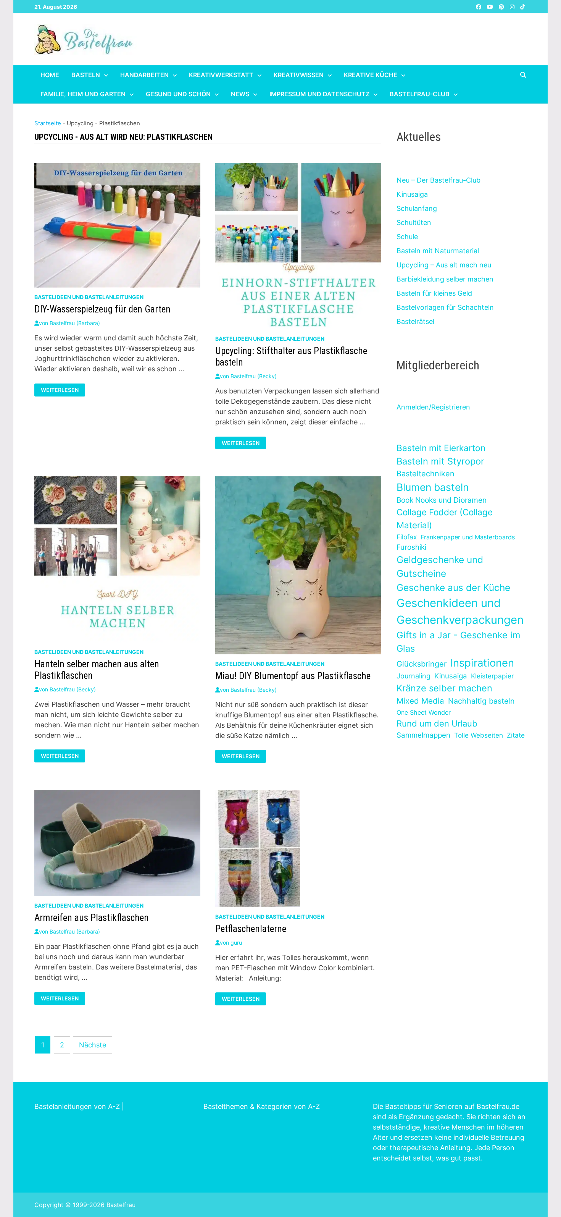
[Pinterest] (502, 6)
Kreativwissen (299, 75)
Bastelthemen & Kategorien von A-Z (261, 1106)
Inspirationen (482, 662)
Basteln (85, 75)
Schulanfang (417, 208)
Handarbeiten (144, 75)
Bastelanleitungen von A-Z (77, 1106)
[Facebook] (479, 6)
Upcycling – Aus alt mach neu (444, 265)
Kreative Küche (370, 75)
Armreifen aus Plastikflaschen (91, 917)
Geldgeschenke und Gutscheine (440, 566)
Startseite (47, 123)
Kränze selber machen (444, 688)
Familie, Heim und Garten (83, 94)
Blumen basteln (433, 487)
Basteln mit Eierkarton (441, 448)
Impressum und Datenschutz (319, 94)
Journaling (413, 676)
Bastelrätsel (415, 321)
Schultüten (414, 222)
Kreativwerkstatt (221, 75)
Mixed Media (420, 701)
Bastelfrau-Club (420, 94)
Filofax (407, 537)
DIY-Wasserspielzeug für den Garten (102, 309)
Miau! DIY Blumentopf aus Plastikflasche (293, 675)
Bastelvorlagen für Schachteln (445, 307)
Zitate (516, 735)
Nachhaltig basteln (481, 701)
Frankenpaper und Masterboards (468, 537)
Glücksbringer (422, 663)
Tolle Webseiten (478, 735)
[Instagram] (513, 6)
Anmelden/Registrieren (433, 407)
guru (236, 942)
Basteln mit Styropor (440, 461)
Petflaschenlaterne (250, 928)
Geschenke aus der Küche (453, 587)
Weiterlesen (62, 390)
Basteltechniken (426, 473)
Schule (407, 237)
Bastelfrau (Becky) (254, 376)
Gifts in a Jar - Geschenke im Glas (458, 642)
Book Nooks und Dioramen (442, 500)
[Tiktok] (522, 6)
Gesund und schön (178, 94)
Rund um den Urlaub (437, 723)
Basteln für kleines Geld (434, 293)
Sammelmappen (423, 735)
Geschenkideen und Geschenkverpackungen (460, 611)
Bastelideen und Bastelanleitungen (88, 297)
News (240, 94)
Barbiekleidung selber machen (445, 279)
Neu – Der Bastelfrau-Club (438, 180)
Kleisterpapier (492, 676)
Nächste (92, 1045)
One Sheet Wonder (424, 712)
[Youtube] (491, 6)
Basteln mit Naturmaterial (438, 251)
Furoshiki (411, 547)
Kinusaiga (412, 194)
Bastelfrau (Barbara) (75, 323)
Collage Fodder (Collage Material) (445, 518)
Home (49, 75)
